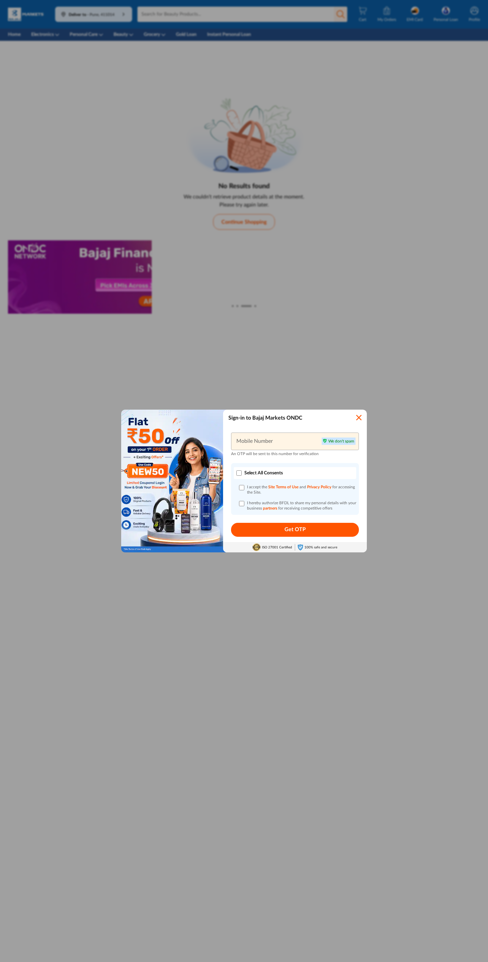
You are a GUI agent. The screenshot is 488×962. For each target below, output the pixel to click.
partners (270, 508)
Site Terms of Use (283, 487)
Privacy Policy (319, 487)
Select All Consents (263, 473)
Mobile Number (254, 441)
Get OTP (295, 529)
